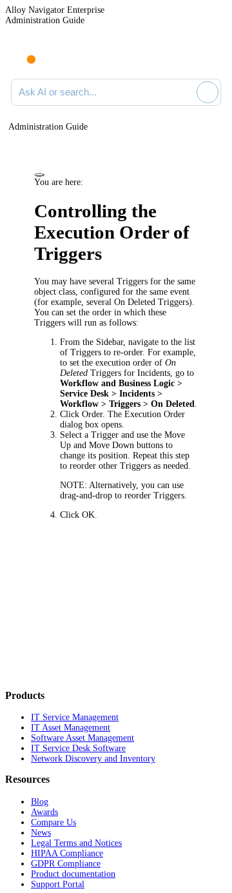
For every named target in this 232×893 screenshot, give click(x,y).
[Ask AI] (207, 92)
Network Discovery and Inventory (93, 758)
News (41, 833)
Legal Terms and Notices (76, 843)
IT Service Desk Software (78, 748)
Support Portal (57, 884)
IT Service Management (75, 717)
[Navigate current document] (211, 57)
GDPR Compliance (66, 863)
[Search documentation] (184, 92)
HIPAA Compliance (67, 853)
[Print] (39, 175)
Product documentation (73, 874)
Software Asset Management (82, 738)
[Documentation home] (63, 56)
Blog (39, 802)
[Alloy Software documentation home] (24, 53)
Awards (44, 812)
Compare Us (53, 822)
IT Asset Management (70, 727)
